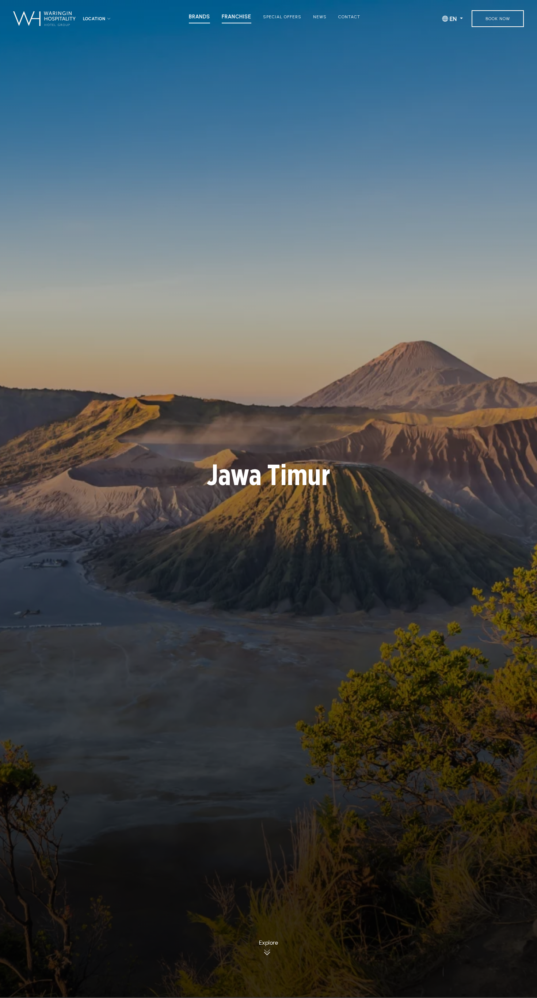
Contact (349, 16)
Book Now (497, 18)
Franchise (236, 17)
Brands (199, 17)
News (320, 16)
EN (453, 19)
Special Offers (282, 16)
